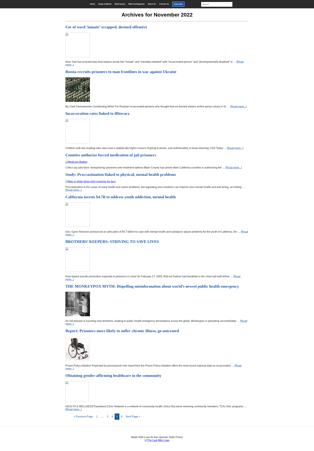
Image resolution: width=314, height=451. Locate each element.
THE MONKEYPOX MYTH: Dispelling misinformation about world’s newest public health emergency (152, 286)
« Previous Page (83, 416)
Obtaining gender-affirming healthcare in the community (113, 375)
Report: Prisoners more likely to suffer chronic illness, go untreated (122, 331)
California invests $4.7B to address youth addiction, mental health (120, 197)
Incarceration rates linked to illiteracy (97, 113)
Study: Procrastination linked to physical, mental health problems (120, 174)
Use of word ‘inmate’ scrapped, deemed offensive (106, 27)
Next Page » (133, 416)
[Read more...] (238, 106)
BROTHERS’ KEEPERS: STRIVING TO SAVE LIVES (112, 241)
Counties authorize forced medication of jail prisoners (110, 155)
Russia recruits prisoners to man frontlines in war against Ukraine (120, 72)
